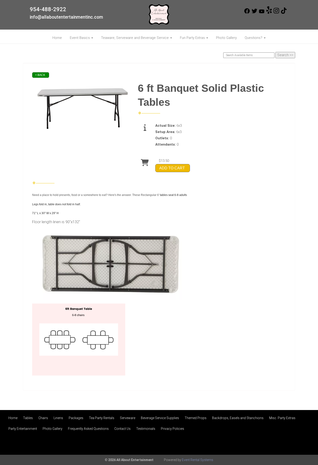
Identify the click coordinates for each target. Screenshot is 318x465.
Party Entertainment (22, 429)
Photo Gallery (226, 38)
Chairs (43, 418)
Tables (28, 418)
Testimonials (145, 429)
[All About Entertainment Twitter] (254, 12)
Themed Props (195, 418)
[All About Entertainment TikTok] (284, 12)
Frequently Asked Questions (88, 429)
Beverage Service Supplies (160, 418)
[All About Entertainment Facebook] (247, 12)
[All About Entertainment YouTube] (261, 12)
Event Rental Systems (197, 460)
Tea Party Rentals (101, 418)
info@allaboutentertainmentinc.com (66, 17)
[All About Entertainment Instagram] (276, 12)
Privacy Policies (172, 429)
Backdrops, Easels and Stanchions (238, 418)
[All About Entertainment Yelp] (269, 12)
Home (57, 38)
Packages (76, 418)
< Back (40, 75)
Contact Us (122, 429)
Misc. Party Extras (282, 418)
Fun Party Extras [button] (193, 38)
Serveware (127, 418)
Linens (58, 418)
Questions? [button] (254, 38)
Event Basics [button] (80, 38)
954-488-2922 (48, 9)
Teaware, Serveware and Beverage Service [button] (135, 38)
